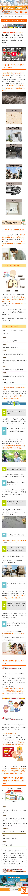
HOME (3, 16)
